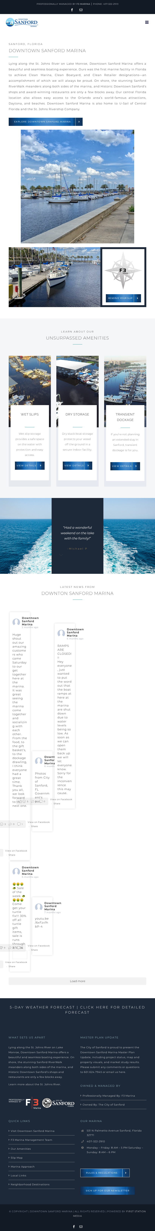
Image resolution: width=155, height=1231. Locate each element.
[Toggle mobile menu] (147, 22)
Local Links (18, 1175)
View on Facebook (16, 850)
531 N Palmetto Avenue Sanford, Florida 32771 (114, 1133)
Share (12, 855)
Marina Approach (23, 1166)
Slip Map (17, 1157)
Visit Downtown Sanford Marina (33, 1130)
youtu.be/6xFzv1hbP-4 (42, 922)
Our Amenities (21, 1148)
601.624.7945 (93, 1071)
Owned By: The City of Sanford (104, 1104)
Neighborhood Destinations (30, 1184)
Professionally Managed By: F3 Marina (109, 1095)
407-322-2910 (111, 4)
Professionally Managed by (63, 4)
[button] (32, 801)
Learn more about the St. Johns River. (35, 1084)
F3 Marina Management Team (31, 1139)
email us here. (116, 1071)
